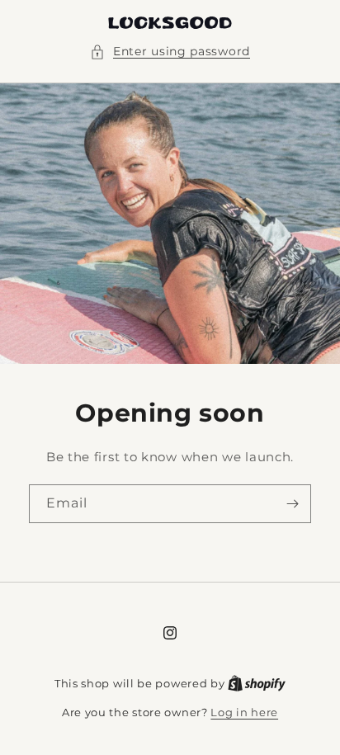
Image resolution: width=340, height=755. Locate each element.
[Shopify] (257, 683)
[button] (170, 51)
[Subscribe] (292, 503)
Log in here (244, 712)
